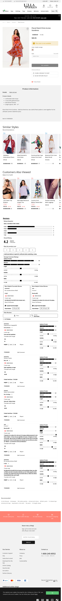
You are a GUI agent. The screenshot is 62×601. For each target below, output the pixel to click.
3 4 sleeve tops (53, 501)
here (36, 594)
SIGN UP (28, 542)
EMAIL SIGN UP (54, 1)
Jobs (21, 558)
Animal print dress (34, 501)
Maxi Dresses (21, 22)
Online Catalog (7, 565)
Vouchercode (6, 568)
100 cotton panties (22, 501)
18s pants (28, 503)
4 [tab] (18, 66)
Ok (52, 593)
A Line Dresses (5, 501)
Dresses (14, 22)
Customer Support (8, 553)
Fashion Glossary (7, 573)
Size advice (6, 570)
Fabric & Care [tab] (13, 92)
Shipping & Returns (36, 69)
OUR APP (45, 1)
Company (22, 553)
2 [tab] (13, 66)
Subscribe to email (8, 558)
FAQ (4, 556)
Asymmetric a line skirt (18, 503)
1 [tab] (10, 66)
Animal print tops (6, 503)
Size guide (56, 53)
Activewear (13, 501)
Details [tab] (5, 92)
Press (21, 556)
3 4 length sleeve (36, 503)
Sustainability (23, 561)
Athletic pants (43, 501)
